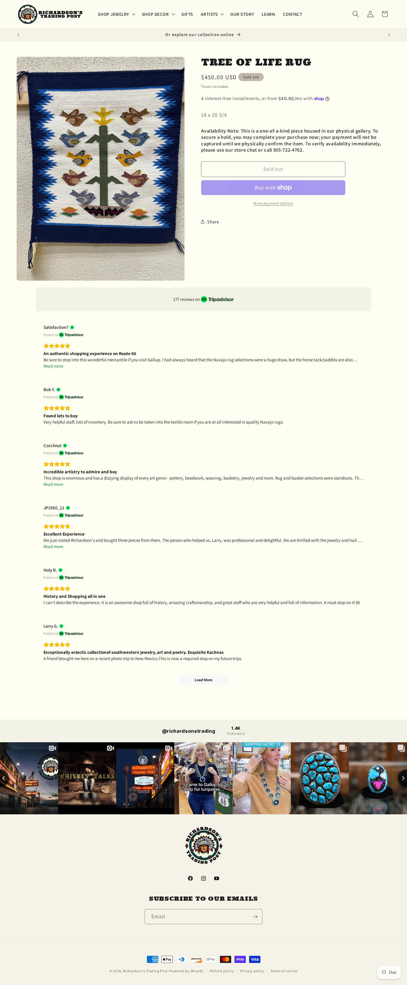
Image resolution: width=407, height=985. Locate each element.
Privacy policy (252, 971)
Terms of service (284, 971)
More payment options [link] (273, 203)
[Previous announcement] (18, 35)
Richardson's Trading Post (145, 971)
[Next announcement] (389, 35)
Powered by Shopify (186, 971)
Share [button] (213, 222)
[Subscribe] (255, 917)
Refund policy (222, 971)
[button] (116, 14)
